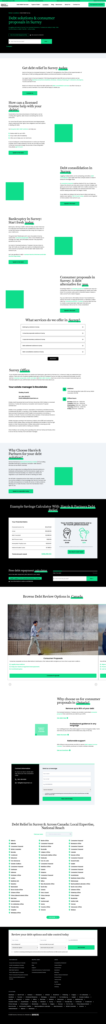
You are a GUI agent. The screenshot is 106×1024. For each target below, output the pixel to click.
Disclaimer (57, 970)
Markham (35, 80)
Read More (53, 358)
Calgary (73, 995)
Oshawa (59, 80)
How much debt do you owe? (47, 944)
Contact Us (76, 4)
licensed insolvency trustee (29, 462)
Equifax (56, 982)
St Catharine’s (72, 80)
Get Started (81, 947)
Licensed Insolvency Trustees (74, 301)
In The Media (57, 984)
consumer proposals (20, 378)
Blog (52, 4)
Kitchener (53, 80)
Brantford (41, 80)
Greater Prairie (13, 1002)
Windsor (51, 999)
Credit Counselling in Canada (16, 965)
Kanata (11, 999)
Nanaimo (43, 1002)
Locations (45, 4)
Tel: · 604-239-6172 (24, 396)
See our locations (63, 750)
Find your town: (38, 834)
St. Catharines (84, 995)
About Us (67, 4)
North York (21, 995)
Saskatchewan (13, 1008)
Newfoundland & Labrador (42, 1006)
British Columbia (71, 1006)
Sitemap (56, 986)
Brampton (80, 80)
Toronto (19, 997)
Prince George (13, 1004)
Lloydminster (25, 1002)
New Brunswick (58, 1006)
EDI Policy (56, 972)
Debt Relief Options (14, 970)
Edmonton (53, 997)
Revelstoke (35, 1004)
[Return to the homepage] (4, 5)
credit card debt (31, 378)
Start (45, 41)
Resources (59, 4)
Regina (52, 1004)
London (27, 999)
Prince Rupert (24, 1004)
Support (34, 967)
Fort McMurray (63, 997)
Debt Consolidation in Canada (16, 967)
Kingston (19, 999)
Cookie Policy (57, 967)
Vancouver (60, 999)
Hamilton (47, 80)
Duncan (69, 999)
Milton (35, 999)
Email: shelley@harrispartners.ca (28, 398)
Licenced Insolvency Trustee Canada (41, 970)
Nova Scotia (12, 1006)
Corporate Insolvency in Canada (17, 963)
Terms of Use (57, 979)
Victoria (59, 1002)
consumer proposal (67, 183)
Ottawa (47, 995)
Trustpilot (9, 46)
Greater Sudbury (84, 997)
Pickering (65, 80)
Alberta (23, 1008)
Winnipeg (43, 997)
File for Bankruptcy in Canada (16, 972)
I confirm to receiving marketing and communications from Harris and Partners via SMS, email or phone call (67, 794)
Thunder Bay (68, 1002)
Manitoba (31, 1008)
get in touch (19, 147)
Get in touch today (77, 196)
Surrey (51, 1002)
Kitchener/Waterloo (31, 997)
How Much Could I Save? (76, 552)
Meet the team (62, 735)
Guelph (74, 997)
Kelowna (44, 1004)
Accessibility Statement (60, 963)
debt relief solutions (45, 378)
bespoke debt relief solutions (19, 129)
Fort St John (69, 1004)
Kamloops (79, 1002)
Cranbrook (88, 1002)
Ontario (81, 1006)
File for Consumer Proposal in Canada (18, 974)
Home (10, 13)
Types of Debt (35, 4)
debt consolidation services (61, 86)
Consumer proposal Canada (39, 972)
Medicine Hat (79, 999)
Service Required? (15, 944)
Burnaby (34, 1002)
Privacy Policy (57, 977)
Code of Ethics (58, 965)
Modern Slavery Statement (61, 974)
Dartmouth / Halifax (25, 1006)
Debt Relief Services (22, 4)
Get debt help (61, 718)
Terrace (60, 1004)
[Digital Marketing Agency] (35, 1014)
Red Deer (42, 999)
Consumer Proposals (53, 675)
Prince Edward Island (83, 1004)
